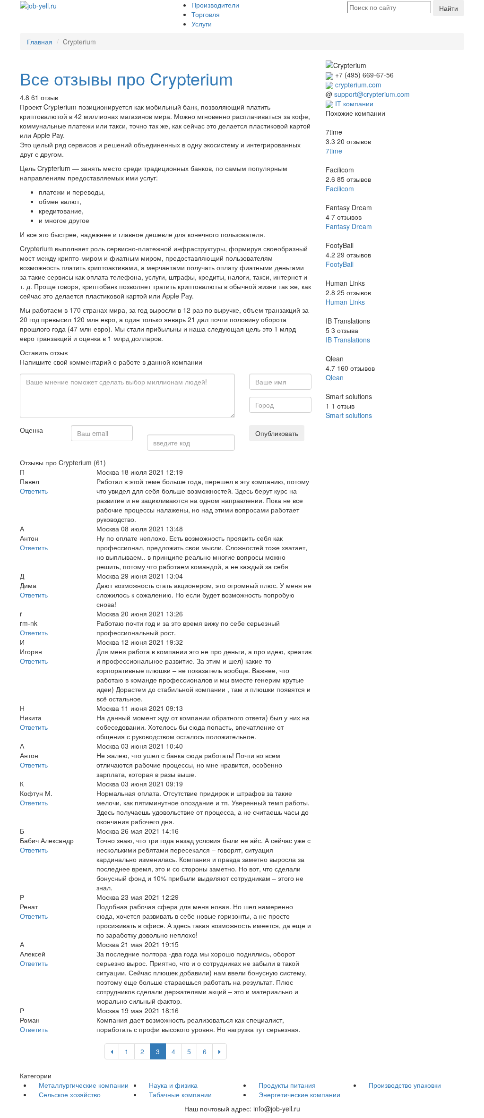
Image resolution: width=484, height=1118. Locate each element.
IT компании (354, 103)
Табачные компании (180, 1094)
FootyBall (340, 264)
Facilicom (340, 188)
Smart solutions (349, 415)
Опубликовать (276, 433)
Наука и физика (173, 1085)
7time (334, 150)
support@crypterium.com (372, 94)
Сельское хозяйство (70, 1094)
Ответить (34, 490)
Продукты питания (287, 1085)
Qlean (335, 377)
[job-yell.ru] (38, 4)
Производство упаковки (405, 1085)
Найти (448, 8)
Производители (215, 4)
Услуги (201, 23)
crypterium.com (358, 84)
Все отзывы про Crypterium (126, 78)
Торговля (205, 14)
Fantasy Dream (349, 226)
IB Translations (348, 339)
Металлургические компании (84, 1085)
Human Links (345, 302)
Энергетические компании (299, 1094)
